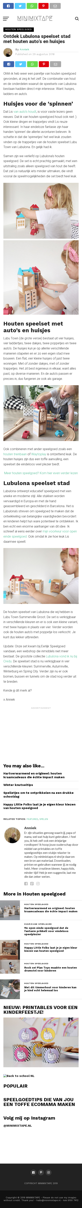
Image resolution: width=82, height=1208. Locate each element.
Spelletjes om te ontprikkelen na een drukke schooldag (38, 794)
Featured (32, 819)
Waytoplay (38, 454)
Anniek (24, 49)
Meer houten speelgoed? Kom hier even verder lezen (41, 473)
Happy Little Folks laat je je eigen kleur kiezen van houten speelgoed (39, 806)
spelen (43, 819)
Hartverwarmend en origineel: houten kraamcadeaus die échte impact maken (33, 775)
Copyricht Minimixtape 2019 (41, 1183)
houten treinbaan (15, 454)
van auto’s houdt (25, 112)
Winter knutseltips (18, 785)
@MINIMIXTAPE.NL (17, 1125)
